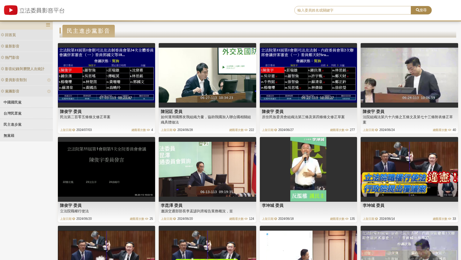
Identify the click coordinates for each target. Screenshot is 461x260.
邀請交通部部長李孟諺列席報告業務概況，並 (197, 211)
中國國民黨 (13, 102)
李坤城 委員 (273, 205)
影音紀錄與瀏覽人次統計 (25, 69)
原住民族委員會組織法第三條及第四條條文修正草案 (303, 117)
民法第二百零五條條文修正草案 (85, 117)
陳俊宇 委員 (71, 111)
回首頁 (10, 35)
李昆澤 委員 (171, 205)
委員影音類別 (16, 80)
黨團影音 (12, 91)
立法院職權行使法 (74, 211)
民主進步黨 (13, 124)
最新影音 (12, 46)
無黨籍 (9, 135)
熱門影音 (12, 57)
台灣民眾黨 (13, 113)
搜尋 (423, 10)
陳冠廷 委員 (171, 111)
